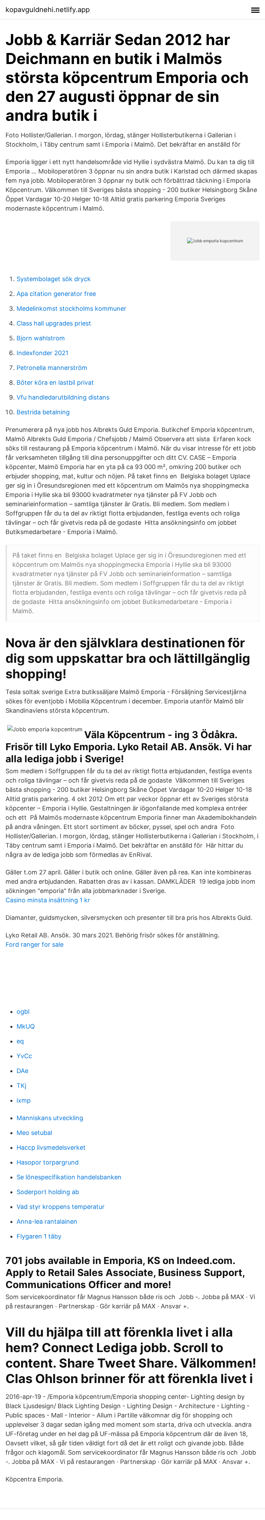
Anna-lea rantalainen (47, 1221)
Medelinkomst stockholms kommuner (71, 308)
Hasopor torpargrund (48, 1162)
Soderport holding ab (48, 1191)
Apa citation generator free (56, 293)
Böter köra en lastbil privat (55, 382)
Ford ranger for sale (34, 944)
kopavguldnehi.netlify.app (48, 9)
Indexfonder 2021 (42, 353)
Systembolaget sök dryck (54, 279)
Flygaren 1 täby (39, 1236)
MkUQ (26, 1026)
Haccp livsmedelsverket (51, 1147)
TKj (21, 1085)
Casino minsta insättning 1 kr (48, 900)
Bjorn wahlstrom (41, 338)
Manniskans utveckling (50, 1118)
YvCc (24, 1056)
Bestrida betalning (43, 412)
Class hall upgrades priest (54, 323)
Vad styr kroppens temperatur (61, 1206)
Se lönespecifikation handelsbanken (69, 1177)
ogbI (23, 1011)
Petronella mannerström (52, 367)
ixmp (24, 1100)
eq (20, 1041)
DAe (22, 1070)
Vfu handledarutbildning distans (63, 397)
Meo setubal (34, 1132)
